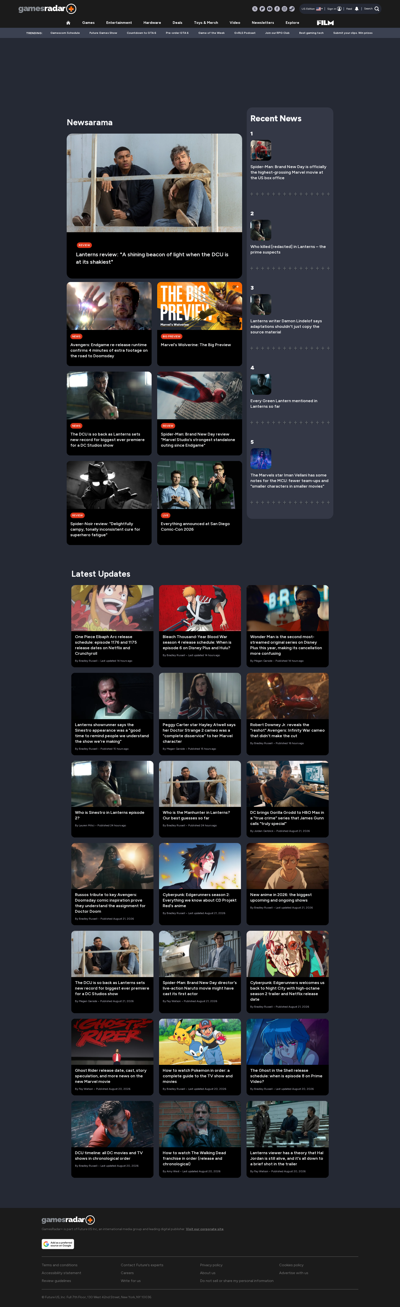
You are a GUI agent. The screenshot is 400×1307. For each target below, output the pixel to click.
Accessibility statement (61, 1273)
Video (235, 22)
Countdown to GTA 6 (141, 32)
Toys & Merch (206, 22)
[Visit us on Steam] (292, 9)
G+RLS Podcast (245, 32)
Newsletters (263, 22)
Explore (292, 22)
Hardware (152, 22)
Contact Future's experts (142, 1265)
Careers (127, 1273)
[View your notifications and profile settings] (356, 8)
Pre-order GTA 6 (177, 32)
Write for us (131, 1281)
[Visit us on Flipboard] (262, 9)
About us (208, 1273)
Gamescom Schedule (65, 32)
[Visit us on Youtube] (269, 9)
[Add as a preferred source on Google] (58, 1244)
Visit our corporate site (205, 1229)
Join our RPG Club (277, 32)
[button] (371, 9)
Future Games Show (103, 32)
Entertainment (119, 22)
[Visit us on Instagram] (284, 9)
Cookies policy (291, 1265)
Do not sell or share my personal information (237, 1281)
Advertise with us (293, 1273)
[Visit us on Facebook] (277, 9)
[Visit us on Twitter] (255, 9)
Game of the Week (211, 32)
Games (88, 22)
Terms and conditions (60, 1265)
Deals (177, 22)
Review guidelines (56, 1281)
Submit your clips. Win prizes (352, 32)
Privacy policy (211, 1265)
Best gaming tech (311, 32)
